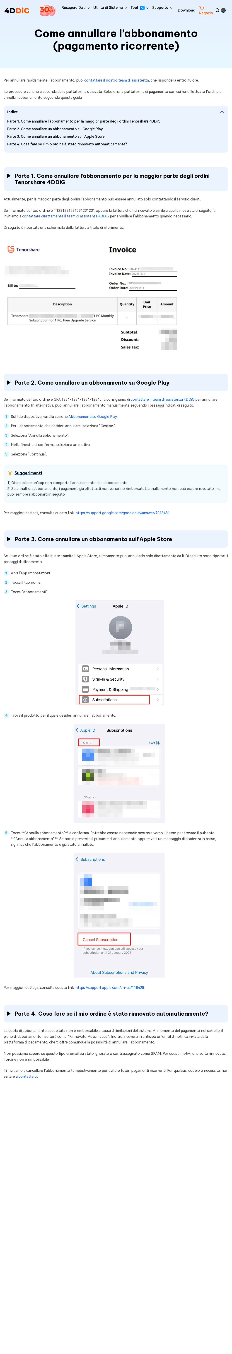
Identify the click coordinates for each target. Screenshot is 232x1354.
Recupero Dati (74, 7)
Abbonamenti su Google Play (92, 416)
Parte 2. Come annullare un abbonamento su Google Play (55, 129)
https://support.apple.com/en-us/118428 (109, 987)
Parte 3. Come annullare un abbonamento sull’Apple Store (55, 136)
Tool (136, 7)
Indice (12, 112)
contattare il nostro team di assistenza (116, 80)
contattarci (28, 1076)
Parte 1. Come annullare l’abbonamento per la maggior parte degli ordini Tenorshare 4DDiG (83, 121)
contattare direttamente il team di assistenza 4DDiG (65, 216)
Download (186, 10)
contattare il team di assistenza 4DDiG (162, 399)
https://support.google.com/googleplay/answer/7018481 (122, 513)
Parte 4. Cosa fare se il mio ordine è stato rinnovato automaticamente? (67, 144)
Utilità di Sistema (108, 7)
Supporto (160, 7)
